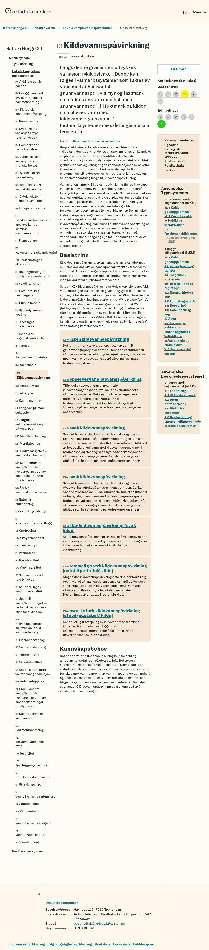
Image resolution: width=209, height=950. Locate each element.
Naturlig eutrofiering (24, 502)
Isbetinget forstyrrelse (24, 324)
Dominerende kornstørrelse (27, 147)
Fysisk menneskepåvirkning (31, 490)
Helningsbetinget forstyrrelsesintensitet (31, 274)
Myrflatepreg (27, 443)
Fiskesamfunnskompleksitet (31, 250)
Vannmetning (27, 811)
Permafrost (26, 553)
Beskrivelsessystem (27, 851)
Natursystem (45, 28)
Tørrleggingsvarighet (31, 763)
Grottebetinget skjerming (28, 262)
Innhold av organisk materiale (29, 336)
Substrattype (27, 655)
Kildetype (24, 393)
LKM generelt (167, 87)
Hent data (103, 944)
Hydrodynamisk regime (28, 312)
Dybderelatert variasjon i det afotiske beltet (28, 161)
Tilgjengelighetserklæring (70, 944)
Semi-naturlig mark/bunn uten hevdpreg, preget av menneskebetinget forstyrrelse (30, 471)
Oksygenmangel (29, 538)
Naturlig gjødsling (30, 511)
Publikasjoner (144, 944)
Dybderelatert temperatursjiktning (30, 199)
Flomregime (26, 241)
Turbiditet (24, 753)
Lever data (122, 944)
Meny (200, 12)
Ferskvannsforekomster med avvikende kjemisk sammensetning (31, 224)
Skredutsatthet (28, 662)
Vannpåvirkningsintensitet (31, 794)
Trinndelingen (167, 110)
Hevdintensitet (27, 283)
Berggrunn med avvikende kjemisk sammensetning (29, 97)
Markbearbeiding (30, 436)
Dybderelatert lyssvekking (27, 175)
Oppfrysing (25, 530)
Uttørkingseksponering (31, 775)
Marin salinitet (28, 568)
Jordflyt (23, 346)
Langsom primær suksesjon (30, 410)
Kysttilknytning (28, 401)
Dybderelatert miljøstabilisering (28, 187)
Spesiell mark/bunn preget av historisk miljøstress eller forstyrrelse (31, 605)
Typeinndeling (22, 64)
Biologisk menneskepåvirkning (31, 112)
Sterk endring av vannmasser (29, 716)
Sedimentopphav (29, 681)
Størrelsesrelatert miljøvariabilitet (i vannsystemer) (29, 626)
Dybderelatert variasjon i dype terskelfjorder (27, 133)
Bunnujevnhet (27, 121)
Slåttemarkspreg (30, 640)
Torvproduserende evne (29, 742)
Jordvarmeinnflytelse (31, 355)
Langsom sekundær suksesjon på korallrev (31, 424)
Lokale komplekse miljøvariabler (88, 28)
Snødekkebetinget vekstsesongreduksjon (31, 672)
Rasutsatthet (27, 560)
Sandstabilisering (30, 647)
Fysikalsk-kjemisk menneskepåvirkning (31, 453)
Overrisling (25, 545)
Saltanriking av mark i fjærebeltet (28, 589)
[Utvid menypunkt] (46, 58)
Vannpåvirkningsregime (31, 821)
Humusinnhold (27, 303)
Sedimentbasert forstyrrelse (29, 577)
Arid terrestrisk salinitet (29, 84)
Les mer (178, 69)
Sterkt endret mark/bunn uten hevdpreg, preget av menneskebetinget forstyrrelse (30, 697)
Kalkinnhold (25, 365)
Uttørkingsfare (28, 784)
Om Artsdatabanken (61, 903)
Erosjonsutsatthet (31, 208)
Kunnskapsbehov (106, 141)
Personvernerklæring (27, 944)
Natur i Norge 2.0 (16, 28)
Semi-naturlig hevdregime (27, 293)
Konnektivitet (27, 386)
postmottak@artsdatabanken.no (99, 924)
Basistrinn (80, 141)
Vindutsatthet (27, 804)
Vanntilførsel (27, 842)
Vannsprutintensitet (30, 833)
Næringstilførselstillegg (31, 521)
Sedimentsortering (29, 728)
